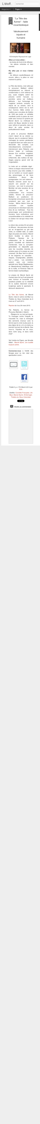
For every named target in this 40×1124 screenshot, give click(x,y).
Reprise (11, 305)
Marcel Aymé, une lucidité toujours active (21, 343)
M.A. (21, 389)
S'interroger (28, 395)
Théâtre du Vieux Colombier (21, 397)
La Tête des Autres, (16, 294)
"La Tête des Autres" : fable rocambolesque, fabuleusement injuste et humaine (20, 28)
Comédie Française (22, 392)
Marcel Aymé (18, 395)
